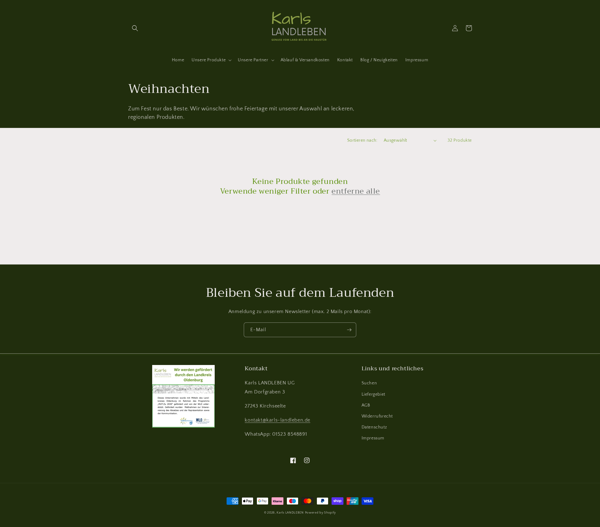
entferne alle (356, 191)
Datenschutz (374, 427)
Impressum (373, 438)
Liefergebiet (373, 394)
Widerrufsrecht (377, 416)
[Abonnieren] (349, 329)
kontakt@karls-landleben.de (277, 420)
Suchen (369, 383)
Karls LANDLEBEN (290, 512)
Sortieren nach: (362, 140)
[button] (135, 28)
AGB (366, 405)
